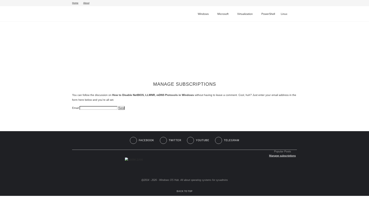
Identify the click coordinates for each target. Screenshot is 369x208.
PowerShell (268, 13)
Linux (284, 13)
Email (75, 107)
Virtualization (245, 13)
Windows (203, 13)
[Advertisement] (184, 52)
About (86, 3)
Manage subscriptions (282, 155)
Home (75, 3)
